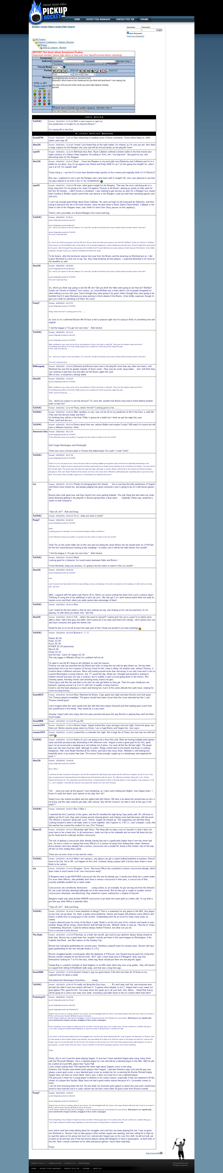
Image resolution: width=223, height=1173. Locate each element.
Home (33, 1168)
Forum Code (40, 86)
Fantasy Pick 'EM (71, 1168)
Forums (86, 1168)
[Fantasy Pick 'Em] (125, 19)
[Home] (77, 19)
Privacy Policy (38, 1163)
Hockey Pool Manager (50, 1168)
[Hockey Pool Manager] (98, 19)
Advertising (84, 1163)
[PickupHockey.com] (46, 12)
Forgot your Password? (135, 36)
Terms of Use (55, 1163)
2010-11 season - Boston (54, 47)
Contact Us (69, 1163)
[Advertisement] (134, 10)
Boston (43, 45)
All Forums (40, 39)
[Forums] (144, 19)
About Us (97, 1168)
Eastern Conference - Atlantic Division (56, 42)
